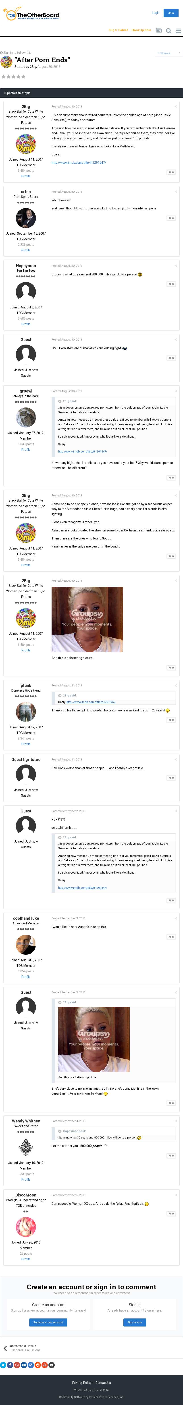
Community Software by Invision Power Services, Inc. (91, 1397)
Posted (67, 106)
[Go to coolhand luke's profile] (26, 945)
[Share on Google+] (17, 1365)
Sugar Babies (113, 30)
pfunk (26, 685)
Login (156, 12)
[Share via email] (51, 1365)
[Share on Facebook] (10, 1365)
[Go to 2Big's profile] (6, 62)
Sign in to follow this (17, 52)
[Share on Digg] (24, 1365)
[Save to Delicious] (31, 1365)
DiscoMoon (25, 1195)
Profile (26, 176)
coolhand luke (26, 918)
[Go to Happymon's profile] (26, 292)
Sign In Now (135, 1322)
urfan (26, 191)
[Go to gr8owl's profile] (26, 417)
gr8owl (26, 391)
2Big (33, 66)
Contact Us (103, 1382)
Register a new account (48, 1322)
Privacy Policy (82, 1382)
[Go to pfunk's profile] (26, 712)
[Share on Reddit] (38, 1365)
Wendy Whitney (26, 1121)
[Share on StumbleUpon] (45, 1365)
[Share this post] (176, 106)
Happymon (26, 265)
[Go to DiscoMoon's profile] (26, 1227)
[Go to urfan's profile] (26, 218)
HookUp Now (136, 30)
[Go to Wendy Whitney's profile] (26, 1147)
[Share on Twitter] (3, 1365)
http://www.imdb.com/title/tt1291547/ (79, 162)
